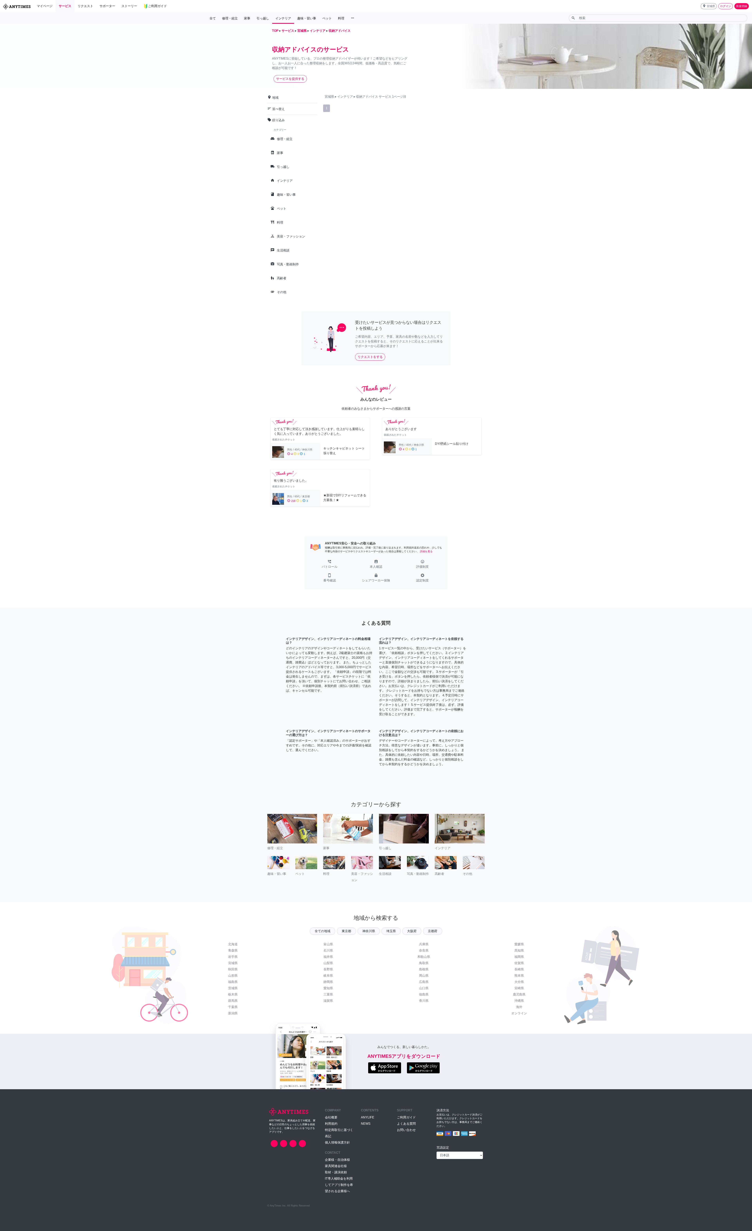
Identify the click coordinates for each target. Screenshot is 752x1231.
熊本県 (519, 975)
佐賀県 (519, 963)
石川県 (328, 950)
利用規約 (331, 1123)
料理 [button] (341, 18)
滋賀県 (328, 1000)
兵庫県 (423, 944)
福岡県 (519, 956)
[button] (709, 6)
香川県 (423, 1000)
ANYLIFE (367, 1117)
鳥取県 (423, 963)
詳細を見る (426, 551)
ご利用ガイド (406, 1117)
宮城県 (233, 963)
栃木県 (233, 994)
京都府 (432, 931)
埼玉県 (391, 931)
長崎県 (519, 969)
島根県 (423, 969)
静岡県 (328, 982)
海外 (519, 1007)
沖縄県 (519, 1000)
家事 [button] (247, 18)
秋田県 (233, 969)
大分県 (519, 982)
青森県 (233, 950)
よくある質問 (406, 1123)
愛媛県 (519, 944)
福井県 (328, 956)
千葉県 (233, 1007)
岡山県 (423, 975)
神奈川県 (368, 931)
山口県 (423, 988)
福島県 (233, 982)
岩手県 (233, 956)
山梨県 (328, 963)
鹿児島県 (519, 994)
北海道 (233, 944)
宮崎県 (519, 988)
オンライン (519, 1013)
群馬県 (233, 1000)
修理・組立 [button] (230, 18)
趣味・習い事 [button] (306, 18)
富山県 (328, 944)
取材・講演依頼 (336, 1172)
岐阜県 (328, 975)
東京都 (346, 931)
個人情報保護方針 (337, 1142)
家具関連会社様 (336, 1166)
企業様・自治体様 (337, 1159)
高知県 (519, 950)
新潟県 (233, 1013)
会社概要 (331, 1117)
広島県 (423, 982)
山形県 (233, 975)
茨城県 (233, 988)
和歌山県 (424, 956)
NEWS (366, 1123)
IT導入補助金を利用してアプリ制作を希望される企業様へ (339, 1185)
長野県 (328, 969)
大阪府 (412, 931)
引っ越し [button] (263, 18)
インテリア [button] (283, 18)
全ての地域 (322, 931)
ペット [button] (327, 18)
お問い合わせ (406, 1130)
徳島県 (423, 994)
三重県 (328, 994)
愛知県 (328, 988)
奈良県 (423, 950)
